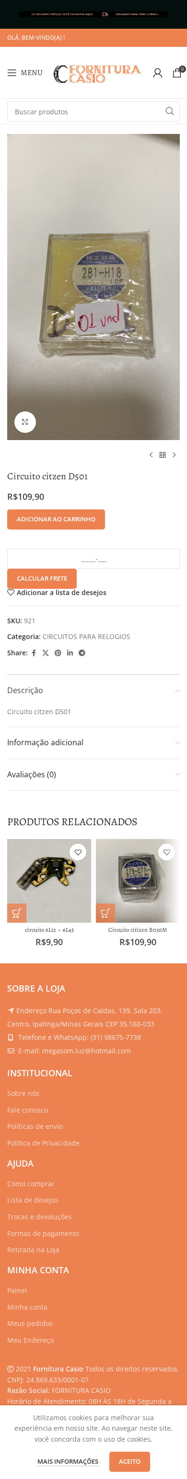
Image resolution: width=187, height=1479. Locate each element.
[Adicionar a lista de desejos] (78, 852)
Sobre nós (23, 1093)
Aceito (129, 1461)
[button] (16, 913)
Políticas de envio (35, 1126)
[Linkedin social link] (70, 653)
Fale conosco (27, 1110)
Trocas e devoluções (39, 1216)
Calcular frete (42, 578)
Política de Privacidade (43, 1143)
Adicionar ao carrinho (56, 519)
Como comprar (31, 1183)
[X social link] (45, 653)
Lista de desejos (32, 1199)
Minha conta (27, 1307)
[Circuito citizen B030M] (138, 881)
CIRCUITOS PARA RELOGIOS (86, 636)
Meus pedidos (30, 1323)
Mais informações (68, 1461)
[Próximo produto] (174, 455)
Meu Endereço (30, 1340)
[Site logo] (97, 72)
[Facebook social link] (33, 653)
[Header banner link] (93, 14)
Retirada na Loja (33, 1249)
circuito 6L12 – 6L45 (49, 930)
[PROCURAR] (170, 111)
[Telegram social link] (82, 653)
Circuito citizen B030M (137, 930)
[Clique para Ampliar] (25, 422)
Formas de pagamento (43, 1233)
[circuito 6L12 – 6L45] (49, 881)
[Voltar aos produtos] (162, 455)
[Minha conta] (157, 72)
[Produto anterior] (151, 455)
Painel (17, 1290)
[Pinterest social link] (58, 653)
